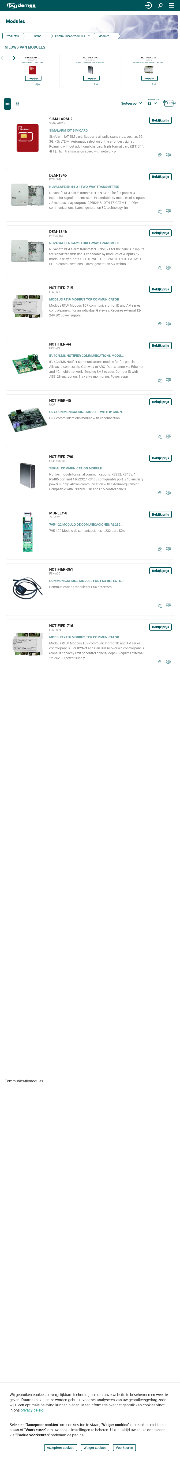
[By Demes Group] (21, 5)
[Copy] (159, 155)
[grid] (17, 104)
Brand (37, 36)
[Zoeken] (160, 6)
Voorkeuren (124, 1447)
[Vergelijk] (38, 85)
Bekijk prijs (33, 78)
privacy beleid (32, 1410)
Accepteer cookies (60, 1447)
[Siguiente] (14, 58)
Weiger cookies (95, 1447)
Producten (12, 36)
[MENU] (171, 6)
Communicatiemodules (70, 36)
